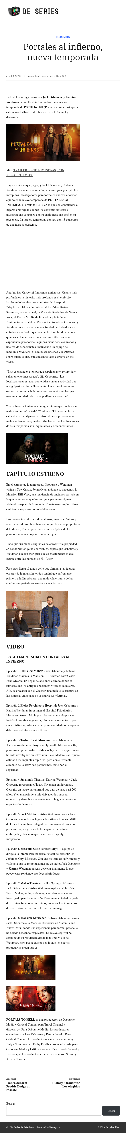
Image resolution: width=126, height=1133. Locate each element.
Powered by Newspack (48, 1127)
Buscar (10, 1103)
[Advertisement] (43, 253)
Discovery (63, 36)
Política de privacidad (109, 1127)
